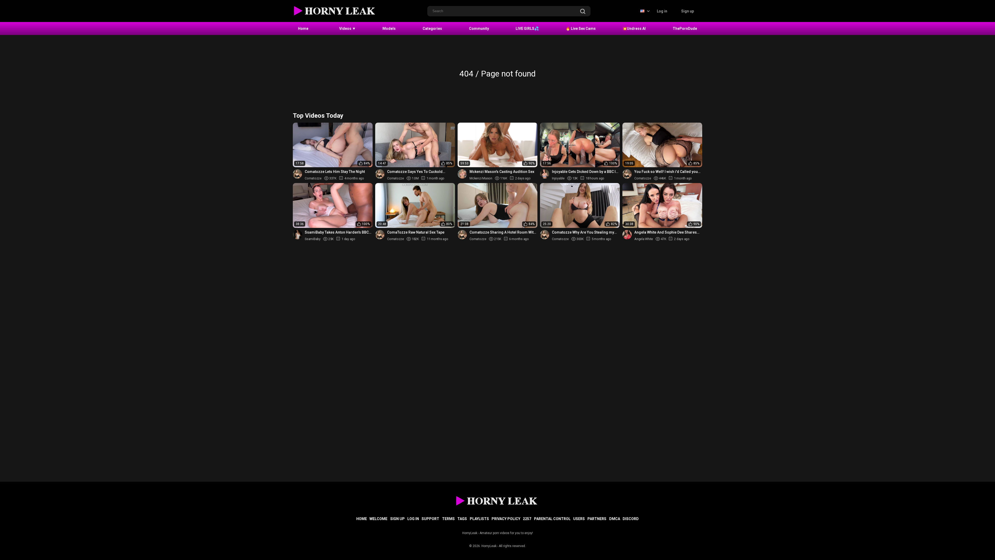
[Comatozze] (297, 174)
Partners (596, 519)
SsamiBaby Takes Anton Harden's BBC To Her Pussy (337, 232)
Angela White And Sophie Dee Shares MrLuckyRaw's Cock (665, 232)
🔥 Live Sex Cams (581, 28)
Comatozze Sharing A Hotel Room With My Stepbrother (503, 232)
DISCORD (631, 519)
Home (303, 28)
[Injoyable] (544, 174)
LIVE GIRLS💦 (527, 28)
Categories (432, 28)
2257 (527, 519)
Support (430, 519)
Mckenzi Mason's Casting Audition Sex (502, 172)
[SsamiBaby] (297, 234)
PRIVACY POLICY (506, 519)
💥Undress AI (634, 28)
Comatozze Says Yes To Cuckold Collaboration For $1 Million (415, 172)
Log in (662, 11)
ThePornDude (685, 28)
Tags (462, 519)
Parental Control (552, 519)
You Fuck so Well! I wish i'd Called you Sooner (666, 172)
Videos (347, 28)
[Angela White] (627, 234)
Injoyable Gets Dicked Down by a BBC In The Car (585, 172)
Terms (448, 519)
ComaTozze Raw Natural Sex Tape (415, 232)
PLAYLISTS (479, 519)
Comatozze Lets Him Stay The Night (335, 172)
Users (579, 519)
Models (389, 28)
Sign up (687, 11)
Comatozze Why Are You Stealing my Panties (583, 232)
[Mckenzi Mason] (462, 174)
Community (479, 28)
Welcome (378, 519)
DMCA (614, 519)
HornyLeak (488, 546)
